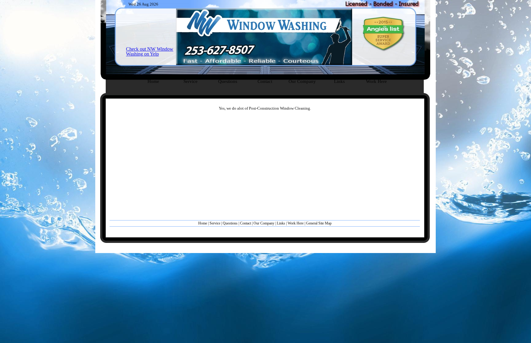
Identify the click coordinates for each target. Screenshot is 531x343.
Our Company (264, 223)
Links (281, 223)
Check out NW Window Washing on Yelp (149, 51)
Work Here (296, 223)
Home (203, 223)
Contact (245, 223)
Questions (230, 223)
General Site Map (319, 223)
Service (215, 223)
